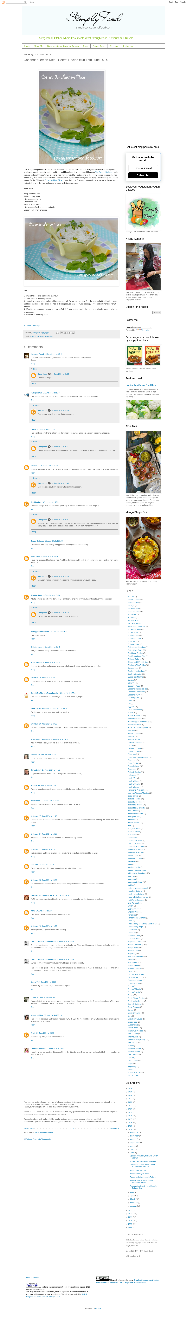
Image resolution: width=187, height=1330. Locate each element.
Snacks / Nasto (134, 992)
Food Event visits (134, 725)
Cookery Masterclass (136, 671)
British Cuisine (133, 644)
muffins (131, 885)
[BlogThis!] (64, 332)
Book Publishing (134, 629)
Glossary (114, 46)
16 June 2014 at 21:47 (60, 520)
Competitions (133, 668)
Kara (33, 911)
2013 (130, 1210)
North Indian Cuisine (136, 894)
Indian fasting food (135, 802)
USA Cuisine (133, 1061)
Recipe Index (128, 46)
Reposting (132, 954)
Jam (129, 826)
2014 (130, 1129)
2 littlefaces (35, 801)
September (135, 1143)
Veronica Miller (37, 1015)
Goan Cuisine (133, 763)
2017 (130, 1119)
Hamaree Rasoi (37, 354)
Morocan (131, 876)
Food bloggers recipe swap (138, 722)
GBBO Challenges (135, 742)
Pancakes (132, 915)
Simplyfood (42, 374)
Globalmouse (36, 647)
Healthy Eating (134, 781)
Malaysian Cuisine (135, 849)
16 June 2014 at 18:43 (51, 393)
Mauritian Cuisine (135, 858)
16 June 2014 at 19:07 (46, 429)
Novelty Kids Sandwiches (138, 897)
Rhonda (34, 785)
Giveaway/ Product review (138, 757)
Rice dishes (34, 336)
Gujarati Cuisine (134, 772)
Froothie (131, 736)
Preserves (132, 933)
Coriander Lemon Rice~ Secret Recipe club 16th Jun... (142, 1166)
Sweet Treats (133, 1028)
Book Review (133, 632)
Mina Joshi (35, 556)
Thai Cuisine (133, 1034)
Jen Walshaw (36, 595)
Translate (145, 330)
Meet (130, 864)
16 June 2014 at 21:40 (60, 483)
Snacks (131, 986)
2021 (130, 1106)
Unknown (34, 678)
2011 (130, 1217)
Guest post (132, 769)
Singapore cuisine (135, 980)
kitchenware (132, 837)
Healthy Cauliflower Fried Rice (141, 385)
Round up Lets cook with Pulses (142, 1177)
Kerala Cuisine (134, 832)
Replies (36, 369)
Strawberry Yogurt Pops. (139, 1174)
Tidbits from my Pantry (136, 1040)
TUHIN (33, 997)
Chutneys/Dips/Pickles (137, 665)
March (133, 1199)
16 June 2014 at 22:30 (68, 693)
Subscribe (143, 175)
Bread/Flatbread (134, 638)
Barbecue (132, 618)
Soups (130, 995)
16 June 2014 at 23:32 (59, 739)
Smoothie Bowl (134, 983)
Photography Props (135, 927)
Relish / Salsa (133, 951)
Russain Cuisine (134, 968)
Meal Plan (132, 861)
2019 (130, 1112)
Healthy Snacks (134, 784)
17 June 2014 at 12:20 (48, 834)
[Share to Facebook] (70, 332)
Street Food (132, 1022)
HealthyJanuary (134, 787)
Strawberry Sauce (135, 1019)
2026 (130, 1088)
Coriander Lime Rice (53, 180)
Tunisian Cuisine (134, 1049)
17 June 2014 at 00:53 (51, 770)
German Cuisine (134, 748)
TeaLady (34, 865)
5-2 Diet (131, 597)
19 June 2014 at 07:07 (44, 911)
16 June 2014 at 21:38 (60, 576)
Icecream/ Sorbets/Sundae (138, 793)
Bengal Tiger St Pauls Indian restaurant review (141, 1182)
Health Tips (132, 778)
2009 (130, 1224)
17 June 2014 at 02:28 (47, 785)
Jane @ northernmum (40, 632)
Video (130, 1070)
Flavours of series (135, 719)
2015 (130, 1126)
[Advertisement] (143, 97)
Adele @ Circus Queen (40, 739)
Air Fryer (131, 606)
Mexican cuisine (134, 867)
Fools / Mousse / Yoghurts (138, 728)
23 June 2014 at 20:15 (55, 1049)
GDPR (130, 745)
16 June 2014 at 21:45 (51, 647)
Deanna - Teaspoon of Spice (42, 895)
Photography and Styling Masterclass (142, 924)
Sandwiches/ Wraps (136, 974)
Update (131, 1058)
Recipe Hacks (133, 948)
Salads (130, 971)
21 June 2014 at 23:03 (45, 1033)
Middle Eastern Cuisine (137, 870)
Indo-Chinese (133, 811)
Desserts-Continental (136, 692)
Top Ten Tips (133, 1043)
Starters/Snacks (134, 1013)
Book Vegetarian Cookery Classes (63, 46)
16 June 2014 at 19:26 (49, 466)
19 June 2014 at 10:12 (48, 926)
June (132, 1153)
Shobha (34, 755)
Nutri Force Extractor (136, 900)
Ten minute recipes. (135, 1031)
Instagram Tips (134, 817)
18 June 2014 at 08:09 (48, 880)
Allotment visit (133, 609)
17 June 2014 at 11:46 (48, 816)
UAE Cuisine (133, 1055)
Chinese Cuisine (134, 659)
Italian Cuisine (133, 823)
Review (131, 959)
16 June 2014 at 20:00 (54, 541)
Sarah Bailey (36, 770)
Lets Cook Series (134, 843)
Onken (130, 906)
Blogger (98, 1308)
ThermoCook (133, 1037)
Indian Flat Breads (135, 805)
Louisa (33, 429)
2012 (130, 1214)
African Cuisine (134, 600)
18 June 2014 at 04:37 (47, 865)
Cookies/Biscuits (134, 674)
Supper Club (133, 1025)
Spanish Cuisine (134, 1004)
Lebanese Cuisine (135, 841)
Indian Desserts (134, 799)
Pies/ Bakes (132, 930)
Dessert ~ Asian (134, 686)
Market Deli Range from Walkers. (143, 1161)
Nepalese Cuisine (135, 891)
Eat (129, 704)
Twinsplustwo (36, 393)
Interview (131, 820)
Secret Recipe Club (58, 169)
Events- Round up (135, 716)
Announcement (134, 612)
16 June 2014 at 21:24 (51, 595)
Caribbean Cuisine (135, 653)
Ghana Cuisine (134, 751)
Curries (131, 680)
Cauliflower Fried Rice (137, 656)
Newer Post (29, 1128)
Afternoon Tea (133, 603)
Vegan (130, 1064)
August (133, 1146)
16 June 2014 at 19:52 (50, 502)
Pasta (130, 921)
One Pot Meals (134, 903)
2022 (130, 1102)
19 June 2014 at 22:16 (47, 982)
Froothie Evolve (134, 739)
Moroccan (132, 879)
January (133, 1206)
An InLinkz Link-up (31, 325)
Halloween (132, 775)
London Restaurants (136, 847)
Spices (130, 1010)
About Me (38, 46)
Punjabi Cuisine (134, 939)
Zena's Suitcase (37, 541)
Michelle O (35, 466)
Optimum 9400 (134, 909)
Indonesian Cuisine (135, 814)
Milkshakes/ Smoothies (137, 873)
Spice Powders (134, 1007)
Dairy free (132, 683)
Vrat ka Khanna (134, 1072)
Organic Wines (134, 912)
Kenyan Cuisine (134, 829)
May (132, 1192)
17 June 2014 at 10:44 (50, 801)
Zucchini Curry (133, 1075)
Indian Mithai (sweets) (136, 808)
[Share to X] (67, 332)
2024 (130, 1095)
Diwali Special (133, 698)
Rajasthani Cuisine (135, 942)
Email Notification (135, 710)
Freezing (131, 730)
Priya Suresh (36, 663)
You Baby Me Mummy (40, 709)
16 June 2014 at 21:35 (60, 374)
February (134, 1203)
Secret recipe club (46, 336)
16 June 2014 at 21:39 (60, 411)
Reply (33, 364)
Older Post (114, 1128)
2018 (130, 1116)
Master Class (133, 855)
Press (85, 46)
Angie (33, 1033)
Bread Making (133, 635)
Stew (130, 1016)
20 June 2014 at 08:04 (46, 997)
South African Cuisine (136, 998)
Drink (130, 701)
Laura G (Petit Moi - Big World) (43, 941)
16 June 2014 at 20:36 (49, 556)
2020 (130, 1109)
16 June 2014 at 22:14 (51, 663)
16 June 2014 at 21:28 (58, 632)
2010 (130, 1221)
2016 (130, 1123)
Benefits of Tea (134, 621)
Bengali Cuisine (134, 623)
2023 (130, 1099)
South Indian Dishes (136, 1001)
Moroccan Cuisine (135, 882)
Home (27, 46)
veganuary (132, 1067)
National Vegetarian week (138, 888)
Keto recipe (132, 835)
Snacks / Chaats (134, 989)
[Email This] (61, 332)
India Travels (133, 796)
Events (130, 713)
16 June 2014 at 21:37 (60, 447)
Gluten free (132, 760)
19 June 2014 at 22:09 (65, 959)
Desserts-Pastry (134, 695)
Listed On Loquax (33, 1277)
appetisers (132, 615)
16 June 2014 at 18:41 (53, 354)
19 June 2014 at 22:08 (65, 941)
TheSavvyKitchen (38, 1049)
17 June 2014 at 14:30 (48, 849)
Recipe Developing (135, 945)
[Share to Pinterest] (73, 332)
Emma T (34, 982)
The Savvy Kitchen (103, 172)
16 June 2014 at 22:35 (58, 709)
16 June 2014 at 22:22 (48, 678)
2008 (130, 1227)
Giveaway (132, 754)
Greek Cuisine (133, 766)
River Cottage (133, 965)
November (134, 1136)
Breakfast (131, 641)
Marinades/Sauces (135, 852)
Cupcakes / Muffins (135, 677)
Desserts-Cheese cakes (137, 689)
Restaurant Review (135, 957)
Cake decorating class (137, 647)
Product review (134, 936)
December (134, 1132)
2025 (130, 1092)
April (132, 1196)
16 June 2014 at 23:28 (48, 724)
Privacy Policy (99, 46)
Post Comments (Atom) (43, 1133)
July (132, 1149)
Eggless (131, 707)
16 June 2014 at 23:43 (47, 755)
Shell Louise (36, 502)
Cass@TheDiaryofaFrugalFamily (44, 693)
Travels (131, 1046)
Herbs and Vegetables (137, 790)
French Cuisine (134, 734)
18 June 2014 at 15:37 (63, 895)
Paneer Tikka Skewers (137, 918)
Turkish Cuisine (134, 1052)
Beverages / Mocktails (136, 626)
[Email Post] (57, 333)
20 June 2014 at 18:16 (53, 1015)
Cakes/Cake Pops (135, 650)
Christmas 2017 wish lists (138, 662)
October (133, 1139)
